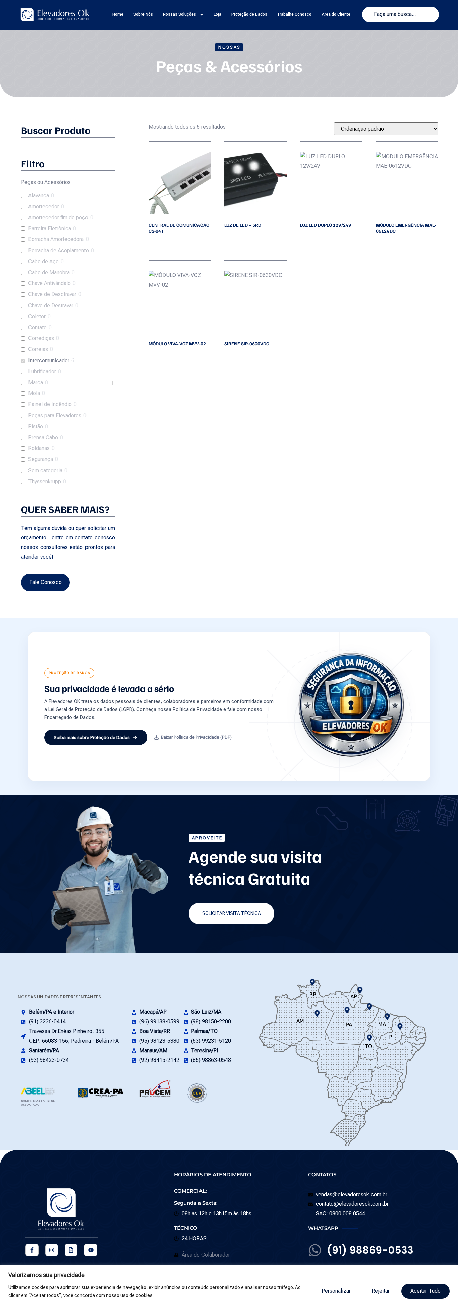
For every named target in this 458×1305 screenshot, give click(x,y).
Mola (34, 393)
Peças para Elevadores (54, 415)
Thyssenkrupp (44, 481)
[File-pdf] (71, 1250)
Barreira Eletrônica (49, 228)
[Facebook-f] (31, 1250)
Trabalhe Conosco (294, 14)
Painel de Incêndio (50, 404)
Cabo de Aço (43, 261)
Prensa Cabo (43, 437)
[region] (229, 1285)
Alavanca (38, 195)
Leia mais (150, 242)
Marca (35, 382)
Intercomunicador (48, 360)
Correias (38, 349)
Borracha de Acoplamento (58, 250)
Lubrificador (42, 371)
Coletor (37, 316)
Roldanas (39, 448)
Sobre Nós (143, 14)
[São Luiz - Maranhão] (387, 1016)
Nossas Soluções (179, 14)
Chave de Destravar (50, 305)
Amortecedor (43, 206)
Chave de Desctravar (52, 294)
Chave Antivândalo (49, 283)
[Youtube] (90, 1250)
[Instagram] (51, 1250)
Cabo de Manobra (49, 272)
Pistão (35, 426)
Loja (217, 14)
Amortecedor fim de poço (58, 217)
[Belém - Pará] (369, 1006)
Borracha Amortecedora (56, 239)
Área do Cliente (336, 14)
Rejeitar (380, 1291)
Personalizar (336, 1291)
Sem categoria (45, 470)
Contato (37, 327)
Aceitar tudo (425, 1291)
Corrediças (41, 338)
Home (117, 14)
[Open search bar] (68, 148)
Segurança (40, 459)
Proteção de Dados (249, 14)
